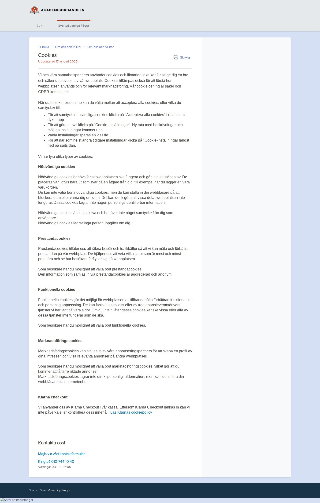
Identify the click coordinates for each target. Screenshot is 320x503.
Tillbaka (43, 47)
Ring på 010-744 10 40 (56, 461)
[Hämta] (151, 195)
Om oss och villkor (68, 47)
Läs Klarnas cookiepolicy (131, 412)
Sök (39, 26)
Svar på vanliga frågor (73, 26)
